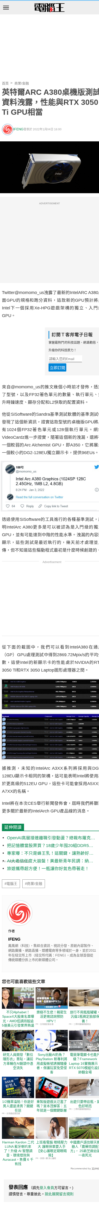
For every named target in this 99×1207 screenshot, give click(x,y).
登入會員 (47, 1188)
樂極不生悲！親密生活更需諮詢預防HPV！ (52, 1016)
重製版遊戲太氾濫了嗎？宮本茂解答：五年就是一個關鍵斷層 (52, 1106)
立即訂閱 (57, 368)
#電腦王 (11, 884)
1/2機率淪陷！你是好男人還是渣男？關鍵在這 (18, 1106)
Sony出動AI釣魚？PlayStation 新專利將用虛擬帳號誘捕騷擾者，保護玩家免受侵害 (51, 1063)
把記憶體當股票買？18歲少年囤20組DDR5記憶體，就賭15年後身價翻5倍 (50, 846)
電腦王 (49, 8)
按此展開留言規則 (59, 1194)
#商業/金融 (33, 884)
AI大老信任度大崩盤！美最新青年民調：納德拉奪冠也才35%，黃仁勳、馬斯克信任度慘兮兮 (50, 861)
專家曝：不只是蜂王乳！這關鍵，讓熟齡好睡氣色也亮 (50, 853)
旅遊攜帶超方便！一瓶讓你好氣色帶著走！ (48, 868)
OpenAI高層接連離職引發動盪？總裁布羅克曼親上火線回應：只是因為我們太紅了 (51, 838)
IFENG (18, 129)
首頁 (5, 83)
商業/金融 (21, 83)
